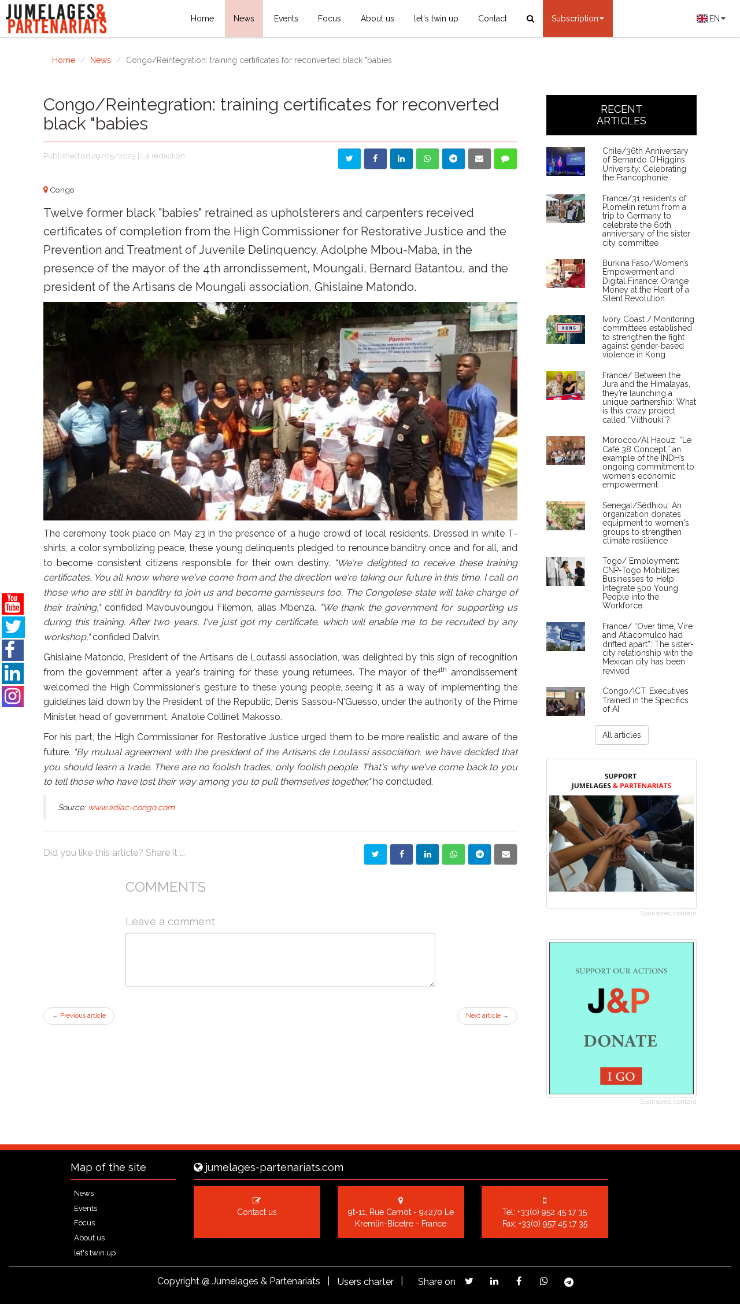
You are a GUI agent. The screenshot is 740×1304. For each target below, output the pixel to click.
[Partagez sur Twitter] (469, 1281)
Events (286, 18)
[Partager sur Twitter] (375, 854)
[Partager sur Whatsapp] (453, 854)
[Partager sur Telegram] (479, 854)
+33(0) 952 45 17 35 (552, 1212)
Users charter (366, 1281)
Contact (492, 18)
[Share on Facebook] (375, 158)
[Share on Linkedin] (401, 158)
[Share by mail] (479, 158)
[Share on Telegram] (453, 158)
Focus (329, 18)
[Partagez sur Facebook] (519, 1281)
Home (202, 18)
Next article (487, 1015)
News (244, 18)
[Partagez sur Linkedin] (494, 1281)
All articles (621, 735)
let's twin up (436, 18)
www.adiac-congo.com (131, 807)
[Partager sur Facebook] (401, 854)
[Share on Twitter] (349, 158)
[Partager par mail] (505, 854)
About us (377, 18)
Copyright (178, 1281)
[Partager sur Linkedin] (427, 854)
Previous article (79, 1015)
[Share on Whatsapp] (427, 158)
